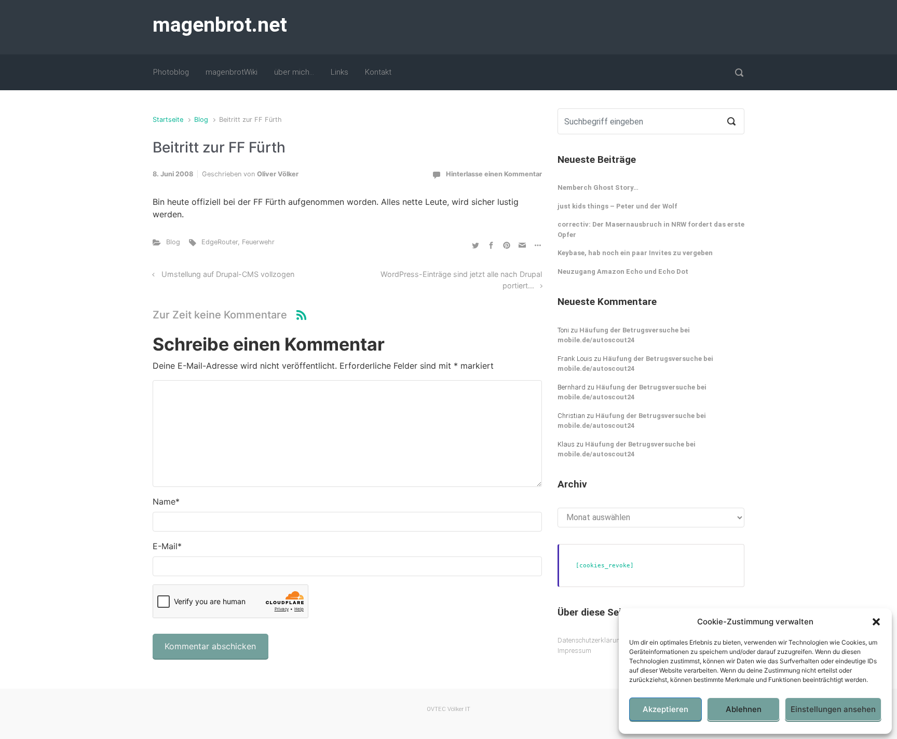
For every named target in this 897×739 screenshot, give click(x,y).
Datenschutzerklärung (591, 640)
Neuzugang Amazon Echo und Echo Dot (623, 271)
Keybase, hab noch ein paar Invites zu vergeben (635, 253)
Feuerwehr (258, 242)
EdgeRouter (219, 242)
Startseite (168, 119)
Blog (201, 119)
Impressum (574, 650)
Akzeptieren (665, 709)
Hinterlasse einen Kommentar (494, 174)
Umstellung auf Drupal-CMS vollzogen (227, 274)
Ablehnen (744, 709)
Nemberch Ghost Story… (598, 187)
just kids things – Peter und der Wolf (617, 206)
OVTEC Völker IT (448, 709)
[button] (876, 622)
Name (166, 501)
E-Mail (167, 546)
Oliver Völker (277, 174)
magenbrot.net (220, 25)
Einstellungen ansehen (833, 709)
